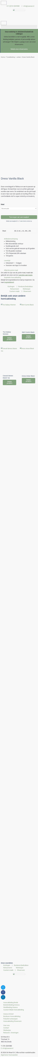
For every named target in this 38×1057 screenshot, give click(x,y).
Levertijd (7, 260)
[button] (19, 26)
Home (3, 57)
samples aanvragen (25, 275)
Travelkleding (10, 57)
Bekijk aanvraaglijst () (12, 221)
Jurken (18, 57)
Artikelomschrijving (11, 239)
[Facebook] (3, 992)
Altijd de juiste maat (11, 270)
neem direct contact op (26, 221)
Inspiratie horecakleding (12, 277)
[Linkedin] (3, 997)
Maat (2, 204)
